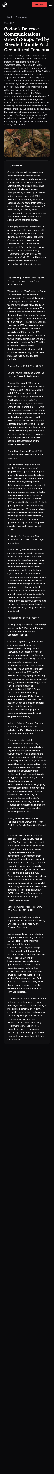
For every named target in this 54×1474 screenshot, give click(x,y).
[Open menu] (50, 4)
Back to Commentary (17, 17)
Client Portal (39, 5)
